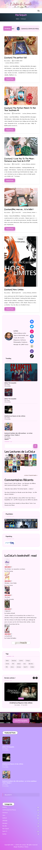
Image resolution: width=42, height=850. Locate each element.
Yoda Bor (7, 489)
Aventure (14, 660)
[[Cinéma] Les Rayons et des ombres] (8, 409)
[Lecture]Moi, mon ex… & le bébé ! (19, 209)
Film (13, 663)
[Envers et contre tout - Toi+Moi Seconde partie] (15, 463)
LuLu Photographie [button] (21, 722)
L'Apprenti (7, 611)
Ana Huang (9, 571)
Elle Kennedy (10, 599)
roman (12, 667)
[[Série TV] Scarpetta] (21, 372)
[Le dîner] (7, 457)
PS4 (7, 667)
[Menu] (39, 10)
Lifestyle (4, 822)
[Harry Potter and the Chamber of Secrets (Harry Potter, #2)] (18, 463)
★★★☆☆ (34, 212)
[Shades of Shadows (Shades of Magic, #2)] (11, 469)
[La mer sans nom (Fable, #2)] (22, 463)
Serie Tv (25, 667)
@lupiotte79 (8, 796)
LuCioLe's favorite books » (30, 475)
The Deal (7, 597)
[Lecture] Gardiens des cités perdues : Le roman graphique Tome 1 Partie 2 (18, 434)
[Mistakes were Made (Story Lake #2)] (7, 576)
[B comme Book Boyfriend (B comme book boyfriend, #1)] (11, 463)
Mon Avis (31, 663)
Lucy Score (9, 585)
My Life (4, 827)
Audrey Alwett (10, 613)
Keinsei (7, 503)
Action (7, 660)
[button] (34, 678)
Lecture (7, 63)
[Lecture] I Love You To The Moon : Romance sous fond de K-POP (19, 159)
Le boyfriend (8, 636)
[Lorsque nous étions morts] (18, 468)
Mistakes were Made (11, 583)
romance (19, 667)
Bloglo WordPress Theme (21, 848)
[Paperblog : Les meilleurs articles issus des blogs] (10, 543)
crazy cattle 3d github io (12, 498)
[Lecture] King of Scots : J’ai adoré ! (18, 485)
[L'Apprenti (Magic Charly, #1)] (7, 604)
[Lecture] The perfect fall (15, 57)
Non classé (5, 830)
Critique (28, 660)
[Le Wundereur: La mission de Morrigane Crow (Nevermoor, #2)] (7, 469)
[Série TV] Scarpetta (10, 383)
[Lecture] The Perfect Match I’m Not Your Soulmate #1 (20, 109)
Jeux (3, 817)
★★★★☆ (17, 63)
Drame (7, 663)
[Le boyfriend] (7, 629)
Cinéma (21, 660)
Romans (12, 63)
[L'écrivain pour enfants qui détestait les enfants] (34, 457)
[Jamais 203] (18, 456)
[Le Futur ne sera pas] (30, 456)
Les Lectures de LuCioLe (20, 451)
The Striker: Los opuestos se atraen (15, 569)
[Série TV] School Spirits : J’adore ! (24, 489)
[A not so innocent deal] (22, 457)
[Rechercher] (35, 446)
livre (25, 663)
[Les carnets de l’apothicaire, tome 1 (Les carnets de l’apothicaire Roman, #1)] (30, 463)
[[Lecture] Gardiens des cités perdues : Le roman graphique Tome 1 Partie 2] (8, 427)
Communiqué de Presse (9, 811)
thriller (32, 667)
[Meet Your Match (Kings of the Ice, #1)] (11, 457)
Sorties (4, 835)
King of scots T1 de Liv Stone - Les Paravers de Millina (20, 483)
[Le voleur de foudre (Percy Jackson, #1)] (26, 463)
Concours (5, 814)
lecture (18, 663)
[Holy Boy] (15, 457)
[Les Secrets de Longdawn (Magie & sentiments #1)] (7, 463)
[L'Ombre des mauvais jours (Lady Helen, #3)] (34, 463)
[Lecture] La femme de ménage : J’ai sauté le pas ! (16, 28)
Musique (4, 825)
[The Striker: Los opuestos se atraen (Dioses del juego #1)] (7, 561)
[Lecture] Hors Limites (14, 289)
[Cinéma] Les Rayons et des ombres (15, 416)
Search (7, 439)
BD (18, 698)
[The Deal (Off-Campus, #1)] (7, 590)
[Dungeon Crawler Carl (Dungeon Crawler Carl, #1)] (26, 457)
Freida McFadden (11, 638)
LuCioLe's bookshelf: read (21, 555)
